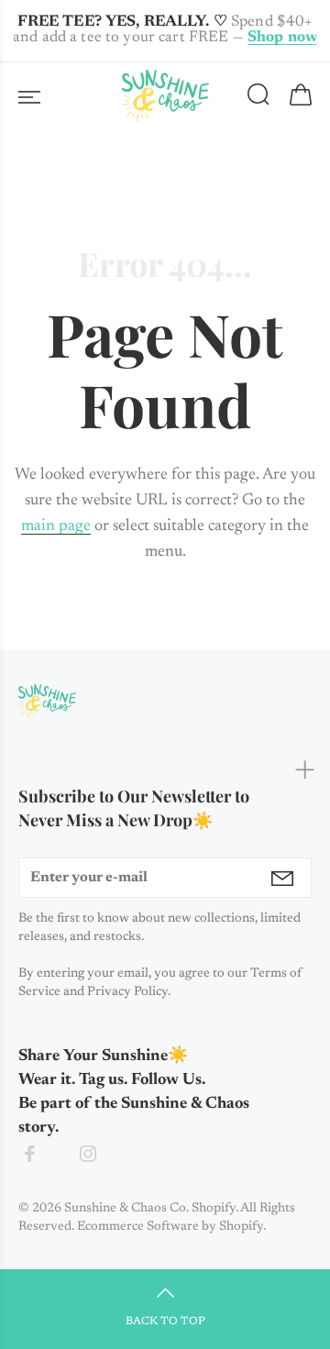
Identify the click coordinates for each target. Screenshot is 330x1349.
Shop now (282, 38)
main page (56, 526)
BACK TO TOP (165, 1321)
